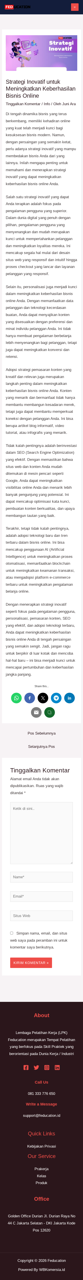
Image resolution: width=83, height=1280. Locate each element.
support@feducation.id (41, 1115)
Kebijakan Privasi (41, 1146)
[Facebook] (26, 1067)
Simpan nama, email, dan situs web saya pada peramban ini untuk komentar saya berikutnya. (39, 940)
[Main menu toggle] (75, 7)
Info (47, 104)
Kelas (41, 1176)
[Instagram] (47, 1067)
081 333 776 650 (41, 1094)
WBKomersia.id (52, 1270)
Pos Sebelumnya (42, 733)
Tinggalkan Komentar (23, 104)
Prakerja (41, 1169)
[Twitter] (36, 1067)
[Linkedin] (57, 1067)
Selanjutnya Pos (41, 747)
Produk (41, 1183)
